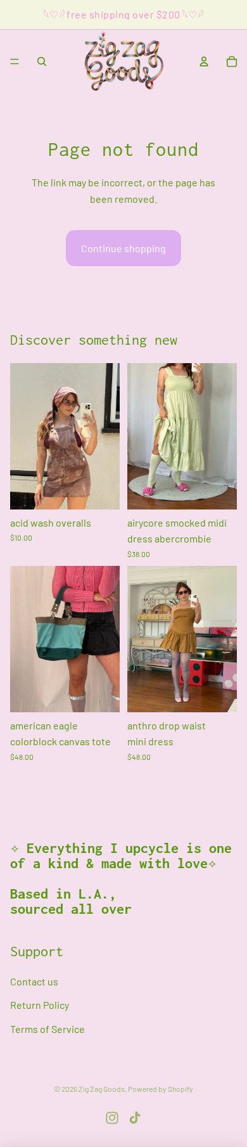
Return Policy (39, 1005)
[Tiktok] (134, 1117)
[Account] (204, 61)
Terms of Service (47, 1029)
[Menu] (14, 61)
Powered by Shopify (160, 1088)
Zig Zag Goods (102, 1088)
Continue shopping (123, 248)
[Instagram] (112, 1117)
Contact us (34, 981)
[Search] (42, 61)
